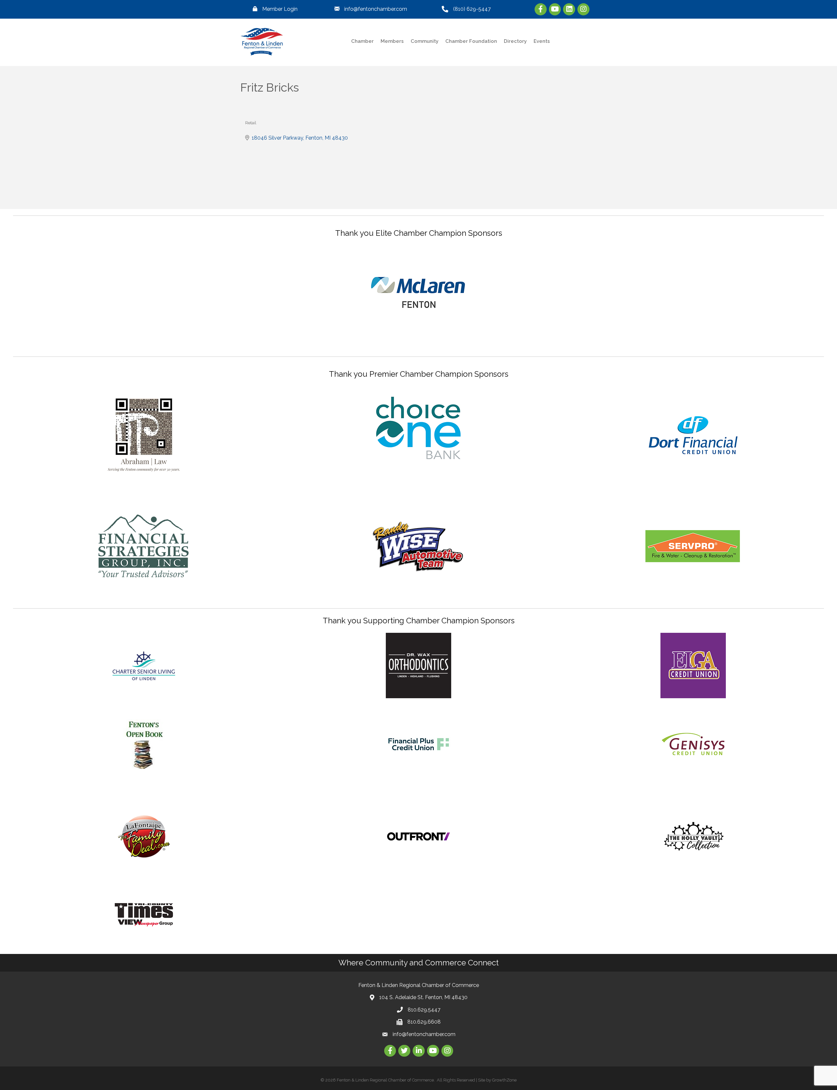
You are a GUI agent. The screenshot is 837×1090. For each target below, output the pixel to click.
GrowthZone (504, 1080)
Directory (515, 41)
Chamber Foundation (471, 41)
